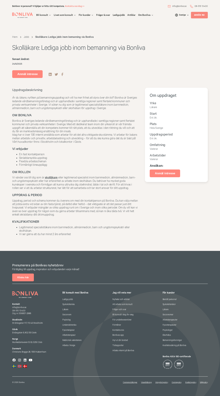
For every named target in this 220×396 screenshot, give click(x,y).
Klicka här (23, 277)
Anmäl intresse (27, 74)
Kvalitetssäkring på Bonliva (174, 345)
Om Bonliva (144, 15)
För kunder (84, 15)
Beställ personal (170, 299)
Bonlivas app (118, 335)
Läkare (65, 309)
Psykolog (66, 320)
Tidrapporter (118, 345)
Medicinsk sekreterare (71, 340)
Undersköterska (69, 325)
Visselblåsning (146, 382)
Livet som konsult (63, 15)
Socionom (66, 314)
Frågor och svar (119, 309)
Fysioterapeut (68, 330)
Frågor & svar (103, 15)
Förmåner (116, 325)
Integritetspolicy (161, 382)
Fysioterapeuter (169, 325)
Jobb (26, 37)
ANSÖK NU (199, 15)
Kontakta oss (118, 330)
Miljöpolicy (204, 382)
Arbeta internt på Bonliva (123, 350)
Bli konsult (42, 15)
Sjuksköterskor (169, 304)
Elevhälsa (167, 335)
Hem (14, 37)
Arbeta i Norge (68, 345)
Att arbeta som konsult (122, 304)
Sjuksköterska (68, 304)
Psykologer (168, 330)
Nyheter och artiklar (121, 299)
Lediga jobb (119, 15)
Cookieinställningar (130, 382)
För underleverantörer (121, 320)
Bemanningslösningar (172, 340)
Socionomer (168, 314)
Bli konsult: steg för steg (123, 314)
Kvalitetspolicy (190, 382)
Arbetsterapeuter (170, 320)
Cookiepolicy (177, 382)
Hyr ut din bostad (120, 340)
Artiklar (131, 15)
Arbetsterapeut (68, 335)
